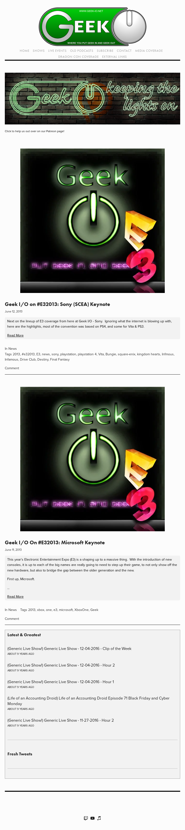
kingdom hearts (148, 354)
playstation (68, 354)
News (12, 348)
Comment (12, 368)
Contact (124, 50)
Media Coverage (149, 50)
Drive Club (28, 359)
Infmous (168, 354)
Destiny (42, 359)
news (46, 354)
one (49, 609)
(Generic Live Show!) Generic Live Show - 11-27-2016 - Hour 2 (60, 720)
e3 (55, 609)
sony (55, 354)
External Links (114, 56)
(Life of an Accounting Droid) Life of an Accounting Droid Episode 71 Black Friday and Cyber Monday (88, 700)
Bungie (111, 354)
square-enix (126, 354)
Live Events (57, 50)
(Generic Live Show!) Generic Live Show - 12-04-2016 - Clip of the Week (69, 648)
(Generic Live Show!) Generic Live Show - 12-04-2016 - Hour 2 (61, 665)
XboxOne (81, 609)
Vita (101, 354)
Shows (39, 50)
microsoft (66, 609)
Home (24, 50)
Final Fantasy (60, 359)
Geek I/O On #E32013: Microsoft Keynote (55, 542)
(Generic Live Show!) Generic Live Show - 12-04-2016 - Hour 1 (60, 681)
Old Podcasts (81, 50)
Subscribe (105, 50)
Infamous (11, 359)
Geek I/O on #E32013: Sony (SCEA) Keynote (57, 304)
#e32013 (28, 354)
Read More (15, 335)
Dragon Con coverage (78, 56)
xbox (40, 609)
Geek (94, 609)
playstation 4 (87, 354)
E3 (38, 354)
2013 (16, 354)
